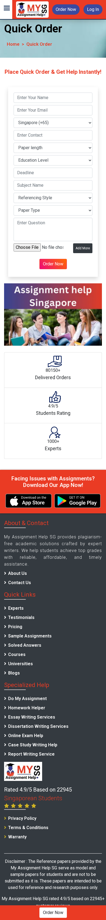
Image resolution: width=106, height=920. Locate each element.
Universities (20, 663)
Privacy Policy (22, 818)
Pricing (15, 626)
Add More (83, 248)
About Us (17, 573)
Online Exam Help (25, 735)
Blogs (14, 673)
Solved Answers (24, 645)
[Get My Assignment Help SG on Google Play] (77, 501)
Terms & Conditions (28, 827)
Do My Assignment (27, 698)
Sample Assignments (30, 636)
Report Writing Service (31, 754)
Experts (16, 608)
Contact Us (19, 582)
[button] (6, 9)
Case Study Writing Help (32, 744)
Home (13, 44)
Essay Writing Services (31, 717)
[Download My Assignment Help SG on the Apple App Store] (28, 501)
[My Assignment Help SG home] (32, 9)
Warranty (17, 836)
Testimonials (21, 617)
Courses (17, 654)
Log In (93, 9)
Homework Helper (26, 707)
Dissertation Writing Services (38, 726)
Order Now (66, 9)
